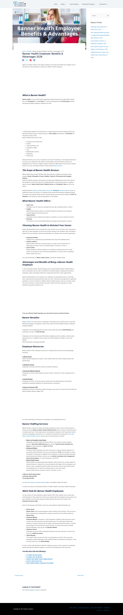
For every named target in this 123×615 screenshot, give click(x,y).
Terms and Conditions (96, 607)
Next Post (81, 575)
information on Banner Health (36, 482)
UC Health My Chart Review (34, 555)
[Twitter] (27, 60)
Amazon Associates (83, 607)
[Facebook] (23, 60)
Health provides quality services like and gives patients (51, 190)
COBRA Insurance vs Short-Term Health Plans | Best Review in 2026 (100, 54)
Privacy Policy (73, 607)
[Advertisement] (49, 81)
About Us (99, 610)
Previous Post (18, 575)
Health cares (30, 321)
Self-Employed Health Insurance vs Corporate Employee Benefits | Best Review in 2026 (100, 35)
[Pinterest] (30, 60)
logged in (32, 590)
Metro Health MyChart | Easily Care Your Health (39, 563)
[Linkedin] (34, 60)
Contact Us (106, 610)
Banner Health (58, 166)
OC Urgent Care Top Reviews (34, 557)
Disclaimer (107, 607)
